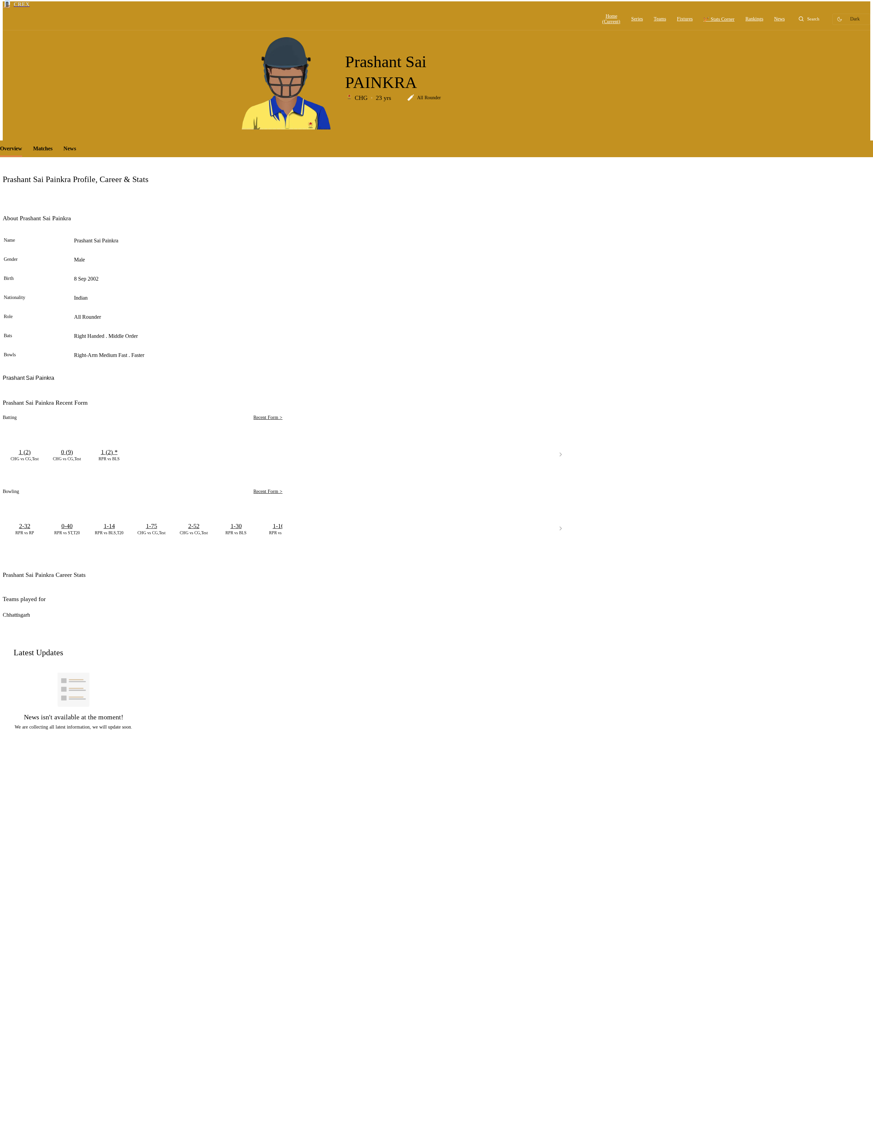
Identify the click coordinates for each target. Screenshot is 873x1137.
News (69, 148)
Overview (11, 148)
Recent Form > (267, 417)
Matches (43, 148)
